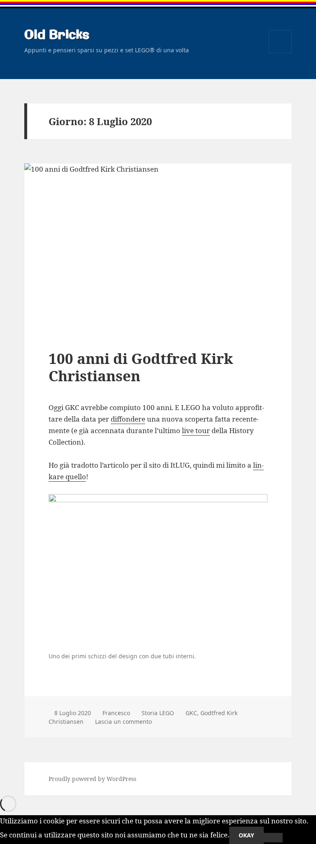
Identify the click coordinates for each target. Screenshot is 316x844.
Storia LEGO (158, 713)
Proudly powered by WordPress (92, 779)
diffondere (128, 419)
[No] (273, 837)
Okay (246, 835)
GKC (191, 713)
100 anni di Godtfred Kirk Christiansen (141, 367)
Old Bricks (56, 35)
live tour (196, 430)
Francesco (116, 713)
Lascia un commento (123, 721)
